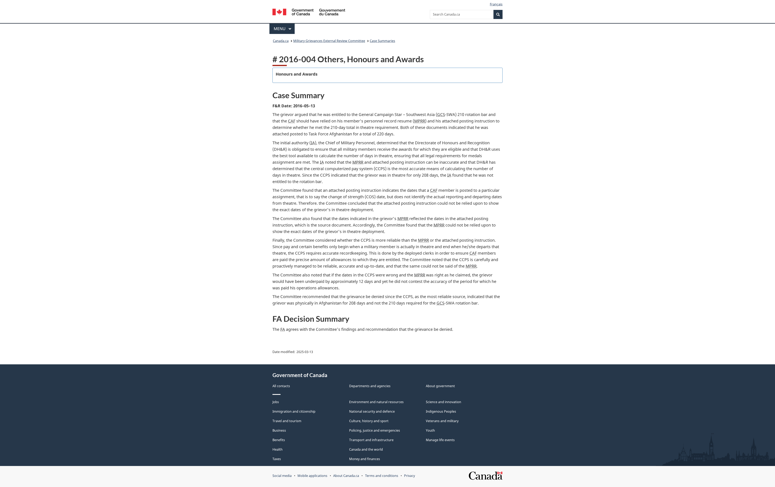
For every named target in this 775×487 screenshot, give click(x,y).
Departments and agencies (370, 386)
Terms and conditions (381, 475)
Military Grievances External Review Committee (329, 41)
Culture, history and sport (369, 421)
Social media (282, 475)
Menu (280, 28)
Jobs (275, 402)
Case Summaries (382, 41)
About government (440, 386)
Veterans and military (442, 421)
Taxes (276, 459)
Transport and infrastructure (371, 440)
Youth (430, 430)
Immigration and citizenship (293, 411)
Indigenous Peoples (441, 411)
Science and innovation (443, 402)
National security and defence (372, 411)
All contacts (281, 386)
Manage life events (440, 440)
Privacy (409, 475)
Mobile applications (312, 475)
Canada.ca (281, 41)
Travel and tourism (286, 421)
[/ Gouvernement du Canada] (308, 13)
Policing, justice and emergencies (374, 430)
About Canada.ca (346, 475)
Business (279, 430)
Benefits (278, 440)
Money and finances (364, 459)
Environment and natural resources (376, 402)
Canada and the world (366, 449)
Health (277, 449)
